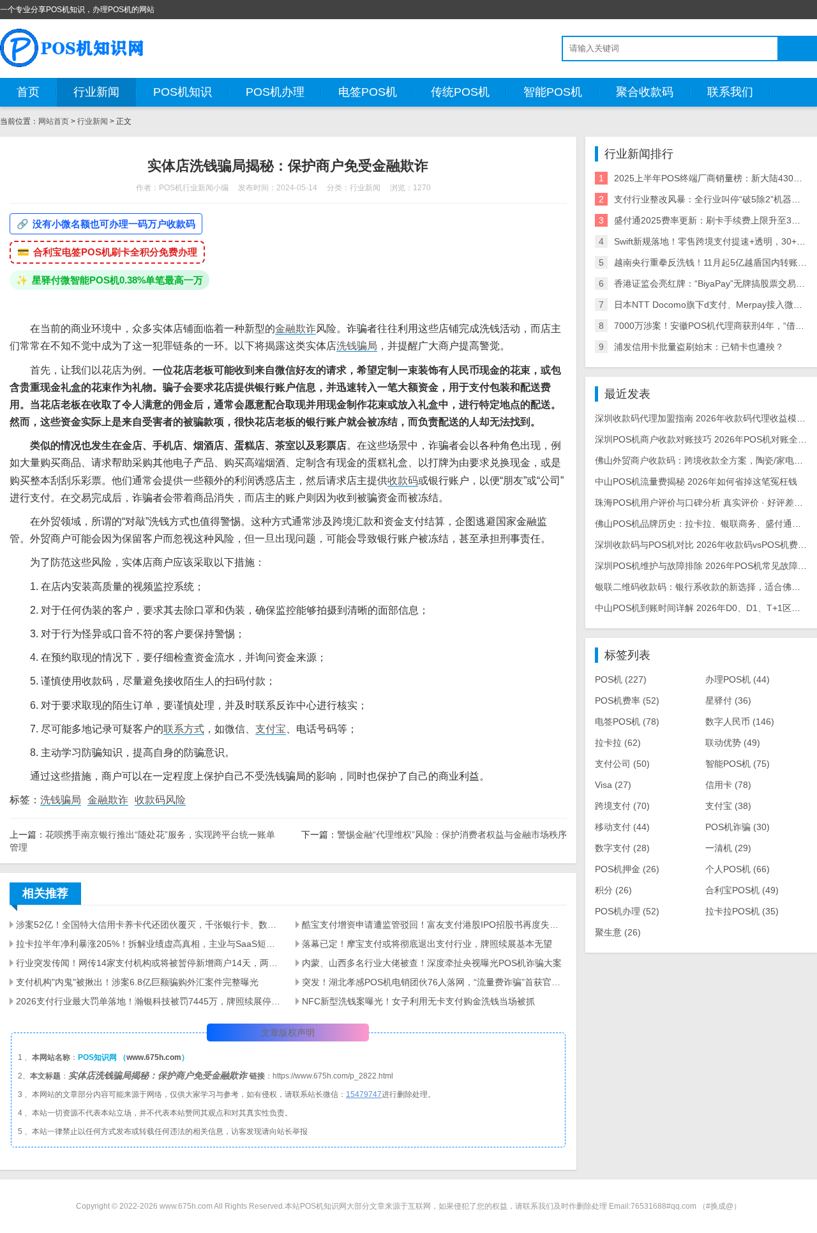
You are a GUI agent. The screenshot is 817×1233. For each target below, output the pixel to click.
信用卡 (728, 785)
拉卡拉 (618, 743)
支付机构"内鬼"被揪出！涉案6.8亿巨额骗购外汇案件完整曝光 (137, 982)
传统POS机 (460, 92)
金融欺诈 (295, 328)
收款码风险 (160, 799)
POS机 (621, 679)
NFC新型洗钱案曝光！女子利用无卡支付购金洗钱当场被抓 (418, 1001)
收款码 (402, 480)
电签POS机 (367, 92)
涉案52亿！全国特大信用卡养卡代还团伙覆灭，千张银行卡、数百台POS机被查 (148, 924)
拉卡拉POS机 (742, 911)
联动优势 (732, 743)
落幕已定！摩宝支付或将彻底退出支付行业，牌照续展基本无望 (427, 944)
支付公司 (622, 764)
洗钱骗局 (356, 345)
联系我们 (730, 92)
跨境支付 (622, 806)
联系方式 (183, 728)
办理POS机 (737, 679)
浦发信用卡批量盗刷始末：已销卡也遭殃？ (699, 347)
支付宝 (270, 728)
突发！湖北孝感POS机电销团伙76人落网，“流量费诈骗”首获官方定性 (434, 982)
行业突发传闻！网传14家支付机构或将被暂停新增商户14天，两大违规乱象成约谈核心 (148, 963)
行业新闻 (96, 92)
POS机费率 (627, 700)
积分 (613, 890)
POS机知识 (182, 92)
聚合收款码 (644, 92)
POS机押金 (627, 869)
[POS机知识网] (73, 48)
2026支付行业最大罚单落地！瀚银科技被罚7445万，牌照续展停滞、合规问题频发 (148, 1001)
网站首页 (53, 121)
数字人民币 (739, 721)
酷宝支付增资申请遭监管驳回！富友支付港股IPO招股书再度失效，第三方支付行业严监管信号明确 (434, 924)
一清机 (728, 848)
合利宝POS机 (742, 890)
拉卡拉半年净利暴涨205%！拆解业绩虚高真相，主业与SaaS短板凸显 (148, 944)
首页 (28, 92)
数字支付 (622, 848)
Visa (613, 785)
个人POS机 (737, 869)
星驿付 (728, 700)
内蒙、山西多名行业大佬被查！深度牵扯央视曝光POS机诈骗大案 (432, 963)
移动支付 (622, 827)
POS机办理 (275, 92)
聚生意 (618, 932)
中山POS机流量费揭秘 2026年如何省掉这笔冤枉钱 (696, 481)
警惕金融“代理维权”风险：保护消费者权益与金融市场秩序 (452, 834)
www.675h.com (153, 1057)
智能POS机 (552, 92)
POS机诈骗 (737, 827)
